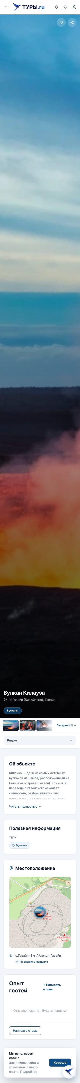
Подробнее (28, 1071)
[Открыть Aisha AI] (69, 1071)
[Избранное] (65, 7)
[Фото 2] (28, 725)
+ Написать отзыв (52, 987)
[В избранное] (61, 22)
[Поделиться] (72, 22)
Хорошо (60, 1062)
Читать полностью (23, 806)
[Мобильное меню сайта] (6, 7)
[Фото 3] (44, 725)
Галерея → (66, 725)
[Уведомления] (56, 7)
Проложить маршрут (34, 961)
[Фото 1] (11, 725)
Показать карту (43, 912)
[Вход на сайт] (74, 7)
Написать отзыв (25, 1030)
